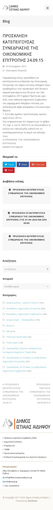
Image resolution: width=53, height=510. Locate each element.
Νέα (8, 331)
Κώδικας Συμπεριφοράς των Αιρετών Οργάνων (25, 457)
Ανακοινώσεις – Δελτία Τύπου (21, 302)
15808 (6, 449)
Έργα (8, 325)
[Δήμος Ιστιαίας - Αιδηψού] (16, 7)
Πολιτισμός (12, 342)
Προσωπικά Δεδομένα (14, 453)
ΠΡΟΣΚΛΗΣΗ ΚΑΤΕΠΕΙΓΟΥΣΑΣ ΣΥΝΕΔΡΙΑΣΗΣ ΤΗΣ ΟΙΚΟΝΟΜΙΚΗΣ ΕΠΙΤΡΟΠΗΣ (26, 193)
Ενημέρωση (9, 445)
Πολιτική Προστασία (17, 336)
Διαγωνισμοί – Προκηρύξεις (20, 319)
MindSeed (32, 500)
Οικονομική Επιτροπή (16, 70)
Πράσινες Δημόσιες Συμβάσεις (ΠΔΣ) (20, 438)
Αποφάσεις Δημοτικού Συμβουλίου (24, 313)
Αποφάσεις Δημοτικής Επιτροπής (23, 308)
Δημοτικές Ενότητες (13, 441)
